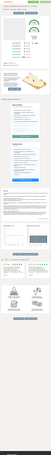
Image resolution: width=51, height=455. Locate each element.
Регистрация (46, 2)
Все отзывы (6, 9)
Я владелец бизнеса (31, 13)
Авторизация (34, 2)
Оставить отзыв (18, 13)
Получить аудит (14, 89)
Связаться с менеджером (25, 180)
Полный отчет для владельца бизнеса (27, 254)
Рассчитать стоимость (25, 136)
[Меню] (2, 2)
